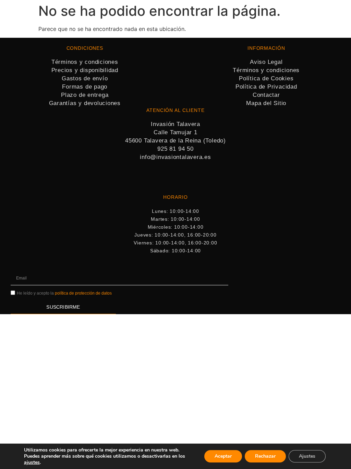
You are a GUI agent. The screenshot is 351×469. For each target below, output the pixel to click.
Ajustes (307, 456)
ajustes (32, 462)
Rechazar (265, 456)
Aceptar (223, 456)
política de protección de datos (83, 293)
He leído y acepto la (64, 293)
